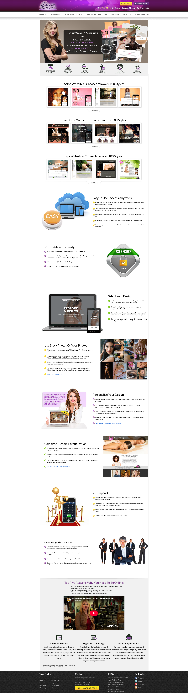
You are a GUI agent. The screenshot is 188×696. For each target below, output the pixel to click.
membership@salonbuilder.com (85, 678)
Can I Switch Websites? (115, 687)
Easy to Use (43, 683)
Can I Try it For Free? (115, 680)
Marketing (42, 688)
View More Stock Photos (55, 374)
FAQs (52, 688)
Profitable (42, 685)
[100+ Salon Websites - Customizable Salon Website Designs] (94, 108)
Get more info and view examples (58, 466)
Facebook (141, 678)
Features (42, 680)
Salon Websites (55, 678)
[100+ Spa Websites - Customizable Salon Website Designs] (94, 180)
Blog (139, 687)
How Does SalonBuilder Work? (118, 678)
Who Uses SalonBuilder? (116, 684)
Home (41, 678)
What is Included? (113, 689)
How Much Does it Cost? (116, 682)
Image (53, 683)
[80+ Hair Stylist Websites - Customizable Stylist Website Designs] (94, 144)
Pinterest (141, 684)
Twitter (140, 681)
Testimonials (55, 685)
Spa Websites (55, 680)
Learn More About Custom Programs (108, 423)
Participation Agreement (116, 691)
